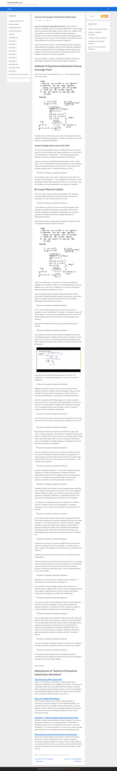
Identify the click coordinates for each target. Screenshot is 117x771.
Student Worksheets (15, 31)
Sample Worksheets (15, 27)
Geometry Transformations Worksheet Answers (56, 717)
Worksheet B (13, 61)
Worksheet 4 (13, 51)
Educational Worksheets (16, 21)
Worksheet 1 (48, 754)
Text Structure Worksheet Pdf (48, 679)
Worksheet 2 (13, 44)
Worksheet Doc (13, 64)
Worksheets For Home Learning (61, 754)
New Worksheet (14, 24)
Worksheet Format (14, 67)
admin (50, 20)
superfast (12, 34)
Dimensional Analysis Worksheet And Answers (56, 734)
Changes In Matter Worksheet (97, 38)
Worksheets (12, 71)
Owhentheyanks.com (15, 2)
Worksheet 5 (12, 54)
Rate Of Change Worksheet (47, 698)
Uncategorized (41, 754)
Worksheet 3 (12, 47)
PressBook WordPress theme (72, 769)
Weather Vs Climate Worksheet (97, 29)
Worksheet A (13, 57)
